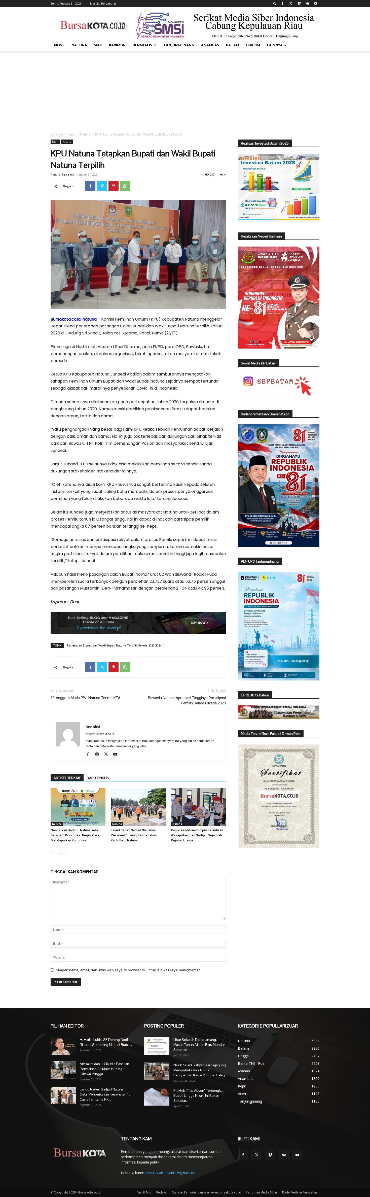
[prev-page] (54, 850)
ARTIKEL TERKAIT (67, 778)
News (59, 45)
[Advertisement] (185, 89)
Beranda (57, 134)
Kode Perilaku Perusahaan (300, 1192)
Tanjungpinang (178, 45)
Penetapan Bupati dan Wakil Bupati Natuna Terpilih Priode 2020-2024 (114, 645)
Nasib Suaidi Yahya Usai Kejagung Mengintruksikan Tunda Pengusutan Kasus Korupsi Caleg (199, 1070)
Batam (232, 45)
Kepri (71, 134)
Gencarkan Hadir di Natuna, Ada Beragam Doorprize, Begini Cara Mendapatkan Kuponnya (75, 835)
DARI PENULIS (98, 778)
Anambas (210, 45)
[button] (275, 3)
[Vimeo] (299, 3)
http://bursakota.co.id (100, 734)
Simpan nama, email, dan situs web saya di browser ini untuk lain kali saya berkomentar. (128, 970)
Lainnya (275, 45)
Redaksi (68, 174)
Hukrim (253, 45)
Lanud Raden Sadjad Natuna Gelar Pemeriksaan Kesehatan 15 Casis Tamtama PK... (105, 1094)
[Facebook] (282, 3)
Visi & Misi (144, 1192)
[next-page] (62, 850)
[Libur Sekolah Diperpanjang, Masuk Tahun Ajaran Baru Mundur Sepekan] (156, 1046)
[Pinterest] (113, 186)
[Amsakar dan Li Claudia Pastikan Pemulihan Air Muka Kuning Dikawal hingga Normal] (63, 1070)
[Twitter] (290, 3)
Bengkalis (142, 45)
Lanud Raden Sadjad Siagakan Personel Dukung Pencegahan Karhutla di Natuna (134, 835)
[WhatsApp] (125, 186)
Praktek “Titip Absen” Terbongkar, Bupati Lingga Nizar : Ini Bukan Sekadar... (198, 1095)
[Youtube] (315, 3)
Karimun (117, 45)
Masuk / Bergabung (103, 3)
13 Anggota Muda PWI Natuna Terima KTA (85, 698)
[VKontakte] (307, 3)
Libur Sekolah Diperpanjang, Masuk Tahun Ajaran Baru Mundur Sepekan (199, 1044)
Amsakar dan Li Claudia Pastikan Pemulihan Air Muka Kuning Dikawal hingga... (104, 1069)
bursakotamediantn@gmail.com (171, 1172)
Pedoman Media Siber (261, 1192)
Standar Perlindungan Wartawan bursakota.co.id (206, 1192)
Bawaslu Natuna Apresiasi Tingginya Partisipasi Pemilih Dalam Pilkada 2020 (187, 700)
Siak (98, 45)
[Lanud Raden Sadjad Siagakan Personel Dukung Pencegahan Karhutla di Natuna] (138, 807)
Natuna (79, 45)
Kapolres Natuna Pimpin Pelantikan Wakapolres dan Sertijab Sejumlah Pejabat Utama (197, 835)
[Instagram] (99, 754)
